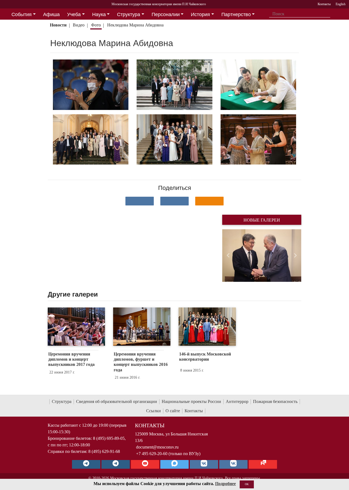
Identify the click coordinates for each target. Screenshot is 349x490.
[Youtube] (145, 464)
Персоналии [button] (166, 14)
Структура (61, 401)
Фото (96, 25)
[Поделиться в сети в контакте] (139, 201)
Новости (58, 25)
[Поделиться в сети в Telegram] (174, 201)
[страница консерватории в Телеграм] (86, 464)
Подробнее (225, 483)
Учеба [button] (74, 14)
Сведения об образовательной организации (116, 401)
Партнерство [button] (236, 14)
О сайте (173, 410)
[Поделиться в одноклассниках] (209, 201)
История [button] (200, 14)
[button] (228, 255)
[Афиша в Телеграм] (263, 464)
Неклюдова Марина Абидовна (135, 25)
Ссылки (153, 410)
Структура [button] (128, 14)
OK (247, 484)
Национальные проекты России (191, 401)
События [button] (21, 14)
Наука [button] (99, 14)
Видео (79, 25)
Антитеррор (237, 401)
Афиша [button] (51, 14)
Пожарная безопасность (275, 401)
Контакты (194, 410)
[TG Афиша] (115, 464)
